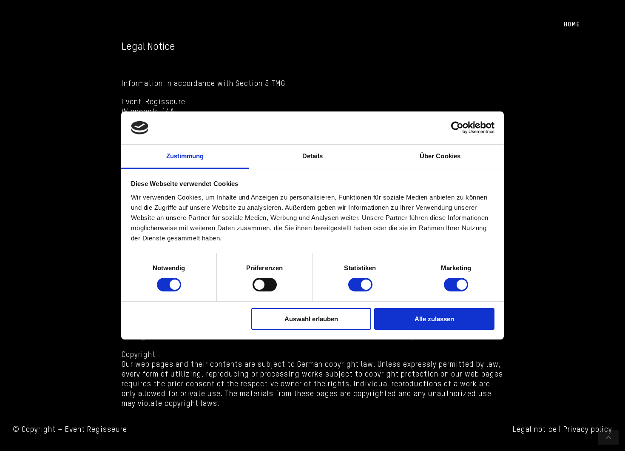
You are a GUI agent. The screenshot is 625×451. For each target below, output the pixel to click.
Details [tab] (312, 156)
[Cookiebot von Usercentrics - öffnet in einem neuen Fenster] (457, 127)
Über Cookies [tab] (440, 156)
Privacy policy (587, 430)
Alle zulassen (434, 319)
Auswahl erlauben (311, 319)
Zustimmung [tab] (185, 156)
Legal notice (535, 430)
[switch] (265, 284)
